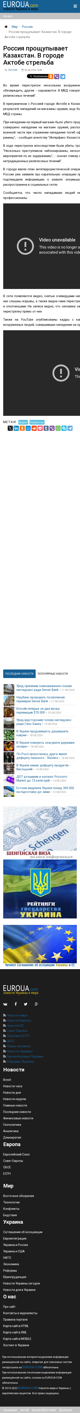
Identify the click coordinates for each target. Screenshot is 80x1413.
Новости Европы (18, 1020)
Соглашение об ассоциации (22, 1232)
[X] (10, 428)
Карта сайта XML (15, 1332)
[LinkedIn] (16, 428)
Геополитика (12, 1124)
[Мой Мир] (28, 428)
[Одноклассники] (50, 76)
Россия (27, 27)
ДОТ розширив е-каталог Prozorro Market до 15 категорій (41, 778)
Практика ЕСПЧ (18, 1036)
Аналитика (11, 1131)
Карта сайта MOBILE (17, 1338)
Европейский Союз (16, 1154)
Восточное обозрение (18, 1196)
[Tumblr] (46, 428)
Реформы (10, 1270)
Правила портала (15, 1319)
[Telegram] (62, 76)
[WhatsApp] (58, 428)
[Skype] (64, 428)
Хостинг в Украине (16, 1345)
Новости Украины (19, 1051)
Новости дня (12, 1092)
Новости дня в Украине (19, 1290)
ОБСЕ (10, 1041)
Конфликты (11, 1208)
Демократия (12, 1137)
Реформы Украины (20, 1061)
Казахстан (37, 422)
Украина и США (14, 1251)
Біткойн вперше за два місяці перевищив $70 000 (38, 710)
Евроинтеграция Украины (25, 1056)
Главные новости (15, 1105)
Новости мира (16, 1015)
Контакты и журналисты (20, 1313)
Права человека (18, 1046)
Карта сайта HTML (16, 1326)
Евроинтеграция (14, 1238)
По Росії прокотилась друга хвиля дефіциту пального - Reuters (41, 756)
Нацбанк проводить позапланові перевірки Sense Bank (40, 699)
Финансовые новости (18, 1118)
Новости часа (12, 1086)
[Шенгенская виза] (40, 832)
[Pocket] (40, 428)
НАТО (7, 1257)
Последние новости (17, 1112)
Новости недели (14, 1099)
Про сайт (9, 1306)
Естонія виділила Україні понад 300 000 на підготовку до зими (45, 790)
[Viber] (56, 76)
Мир (15, 27)
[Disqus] (40, 484)
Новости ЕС (15, 1026)
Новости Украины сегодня (21, 1283)
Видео (23, 422)
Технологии (11, 1202)
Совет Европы (17, 1031)
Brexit (7, 1079)
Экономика (11, 1264)
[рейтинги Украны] (40, 888)
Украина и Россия (15, 1245)
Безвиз (8, 16)
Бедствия (10, 1215)
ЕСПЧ (7, 1173)
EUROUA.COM (32, 1367)
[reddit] (34, 428)
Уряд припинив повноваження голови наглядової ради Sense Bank (44, 688)
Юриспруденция (14, 1277)
